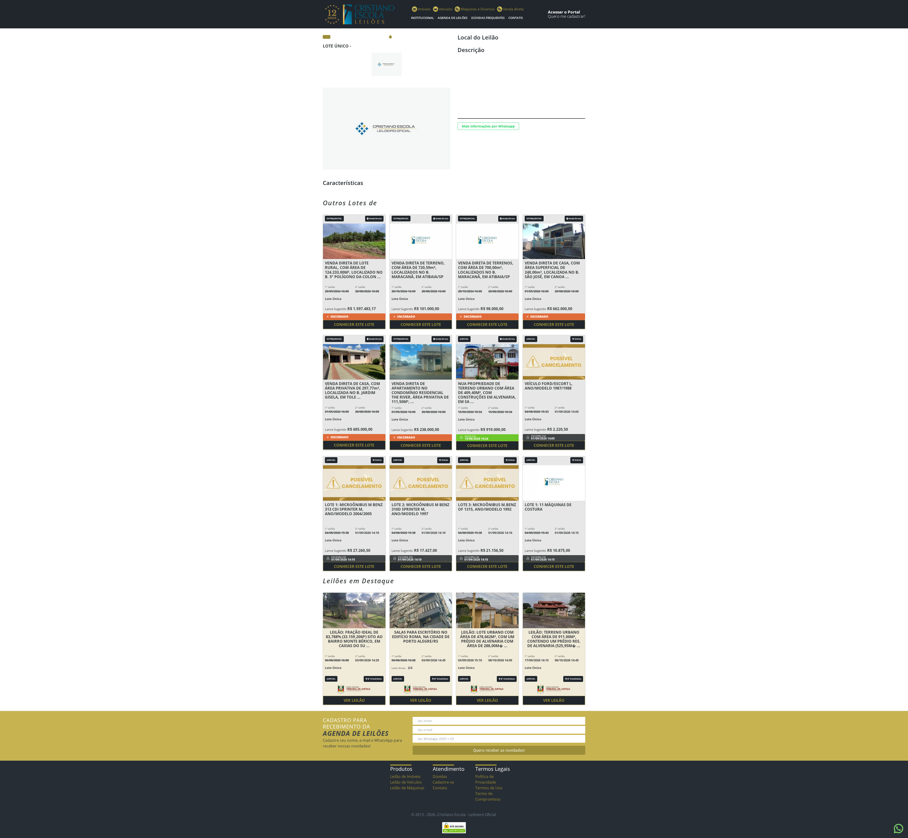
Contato (515, 18)
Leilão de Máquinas (407, 787)
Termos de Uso (488, 787)
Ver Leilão (354, 700)
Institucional (422, 18)
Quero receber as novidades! (499, 750)
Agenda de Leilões (452, 18)
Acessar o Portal (564, 12)
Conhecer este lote (354, 324)
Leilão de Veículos (406, 782)
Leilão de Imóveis (405, 776)
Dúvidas (440, 776)
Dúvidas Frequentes (488, 18)
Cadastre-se (443, 782)
